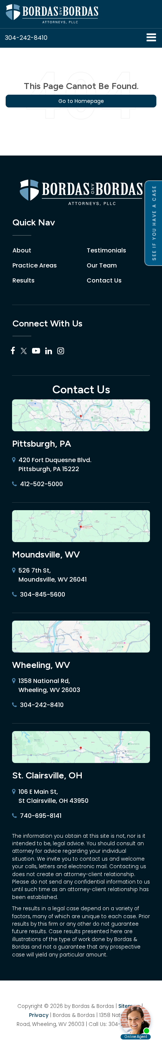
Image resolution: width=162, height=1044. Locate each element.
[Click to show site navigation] (151, 38)
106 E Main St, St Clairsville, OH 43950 (53, 796)
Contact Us (104, 280)
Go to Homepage (81, 101)
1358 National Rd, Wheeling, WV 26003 (49, 685)
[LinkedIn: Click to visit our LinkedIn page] (48, 351)
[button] (26, 37)
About (21, 250)
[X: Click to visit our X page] (24, 351)
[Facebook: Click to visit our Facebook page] (13, 351)
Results (23, 280)
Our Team (102, 265)
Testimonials (106, 250)
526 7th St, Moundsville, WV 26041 (52, 575)
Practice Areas (34, 265)
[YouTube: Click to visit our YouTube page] (36, 351)
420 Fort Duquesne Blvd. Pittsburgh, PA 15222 (55, 464)
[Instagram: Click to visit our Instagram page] (60, 351)
